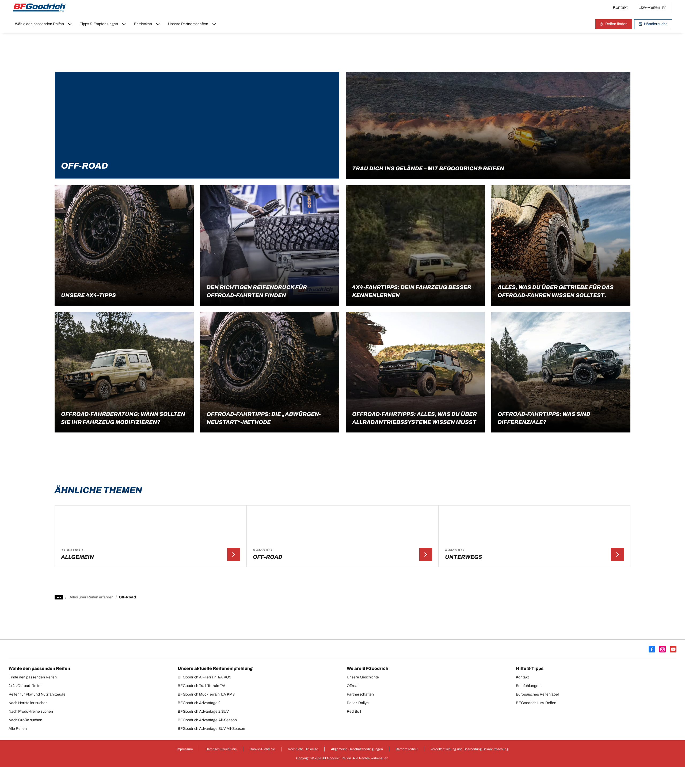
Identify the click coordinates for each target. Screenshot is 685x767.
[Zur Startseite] (39, 7)
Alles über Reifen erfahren (91, 597)
